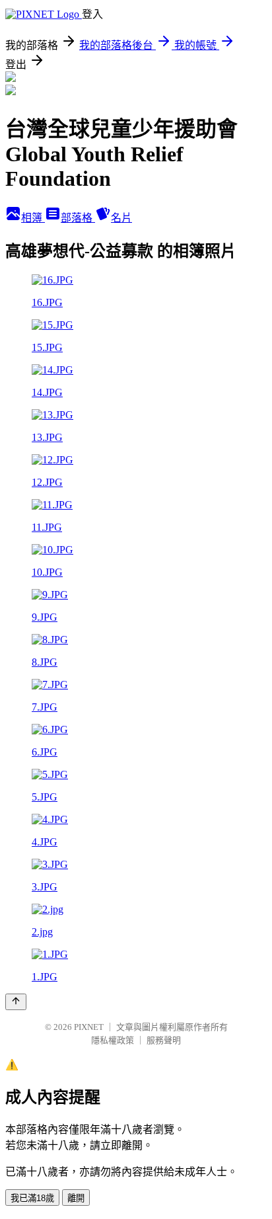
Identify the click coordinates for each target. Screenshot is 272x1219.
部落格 (78, 217)
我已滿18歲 (32, 1198)
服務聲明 (164, 1040)
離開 (76, 1198)
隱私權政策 (112, 1040)
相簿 (33, 217)
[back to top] (15, 1002)
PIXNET (89, 1027)
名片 (121, 217)
